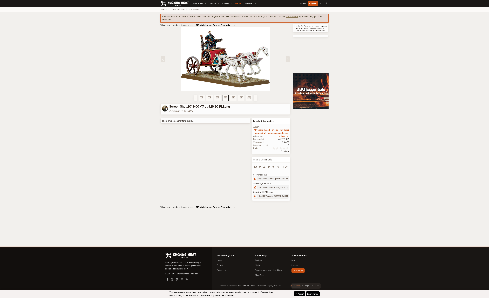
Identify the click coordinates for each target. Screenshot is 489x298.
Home (219, 260)
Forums (213, 3)
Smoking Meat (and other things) (269, 270)
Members (249, 3)
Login (293, 260)
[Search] (326, 3)
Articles (225, 3)
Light (307, 286)
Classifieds (259, 275)
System (297, 286)
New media (165, 9)
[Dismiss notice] (326, 16)
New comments (179, 9)
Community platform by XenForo (242, 286)
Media (238, 3)
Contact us (221, 270)
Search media (193, 9)
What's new (198, 3)
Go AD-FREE (298, 270)
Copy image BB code (262, 183)
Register (294, 265)
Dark (317, 286)
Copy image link (260, 175)
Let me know (292, 16)
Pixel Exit (277, 286)
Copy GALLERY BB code (263, 192)
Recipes (258, 260)
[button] (205, 3)
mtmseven (176, 111)
